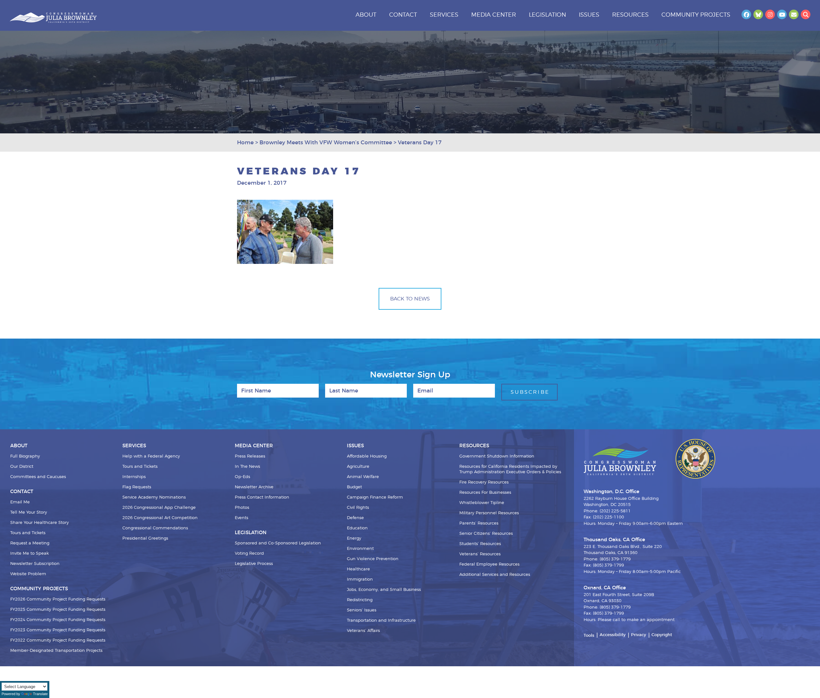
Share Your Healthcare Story (39, 523)
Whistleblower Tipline (481, 503)
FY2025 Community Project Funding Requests (57, 610)
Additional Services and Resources (494, 575)
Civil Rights (358, 508)
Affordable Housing (367, 456)
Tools (589, 636)
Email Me (20, 502)
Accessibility (613, 635)
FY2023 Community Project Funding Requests (57, 630)
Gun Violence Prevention (372, 559)
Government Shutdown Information (496, 456)
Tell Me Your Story (28, 512)
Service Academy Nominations (154, 497)
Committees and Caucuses (38, 477)
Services (444, 15)
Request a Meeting (29, 543)
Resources (630, 15)
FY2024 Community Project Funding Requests (57, 620)
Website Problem (28, 574)
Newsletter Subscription (35, 564)
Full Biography (25, 456)
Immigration (360, 579)
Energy (354, 538)
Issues (589, 15)
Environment (360, 549)
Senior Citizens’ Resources (486, 534)
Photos (242, 508)
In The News (247, 467)
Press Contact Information (262, 497)
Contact (403, 15)
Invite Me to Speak (29, 553)
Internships (134, 477)
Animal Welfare (363, 477)
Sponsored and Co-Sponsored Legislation (278, 543)
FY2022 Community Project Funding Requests (57, 640)
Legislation (547, 15)
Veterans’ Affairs (363, 631)
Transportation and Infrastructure (381, 620)
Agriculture (358, 467)
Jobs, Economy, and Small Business (384, 590)
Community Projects (695, 15)
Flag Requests (136, 487)
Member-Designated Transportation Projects (56, 651)
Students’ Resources (480, 544)
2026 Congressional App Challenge (159, 508)
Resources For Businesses (485, 493)
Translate (40, 694)
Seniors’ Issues (361, 610)
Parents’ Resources (478, 523)
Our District (21, 467)
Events (241, 518)
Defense (355, 518)
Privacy (638, 635)
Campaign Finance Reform (375, 497)
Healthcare (358, 569)
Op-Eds (242, 477)
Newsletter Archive (254, 487)
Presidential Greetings (145, 538)
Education (357, 528)
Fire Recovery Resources (484, 482)
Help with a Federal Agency (151, 456)
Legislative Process (254, 564)
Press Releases (250, 456)
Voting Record (249, 553)
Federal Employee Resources (489, 564)
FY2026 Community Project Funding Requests (57, 599)
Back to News (410, 298)
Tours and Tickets (27, 533)
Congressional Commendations (155, 528)
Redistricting (360, 600)
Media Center (493, 15)
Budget (354, 487)
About (366, 15)
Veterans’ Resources (480, 554)
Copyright (662, 635)
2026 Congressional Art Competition (160, 518)
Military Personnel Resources (489, 513)
